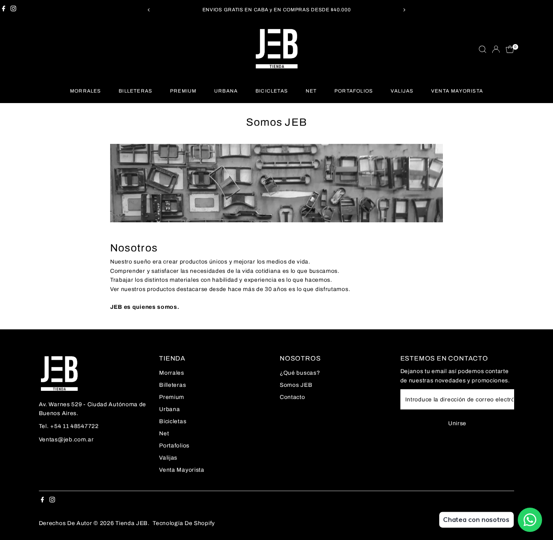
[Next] (404, 10)
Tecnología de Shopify (184, 523)
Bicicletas (271, 91)
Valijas (402, 91)
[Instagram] (13, 9)
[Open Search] (482, 49)
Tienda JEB (131, 523)
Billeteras (135, 91)
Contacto (292, 397)
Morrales (85, 91)
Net (311, 91)
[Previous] (149, 10)
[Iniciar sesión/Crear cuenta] (496, 49)
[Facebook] (3, 9)
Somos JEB (296, 385)
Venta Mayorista (457, 91)
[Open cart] (510, 49)
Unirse (457, 423)
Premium (183, 91)
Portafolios (353, 91)
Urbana (226, 91)
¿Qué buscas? (300, 373)
